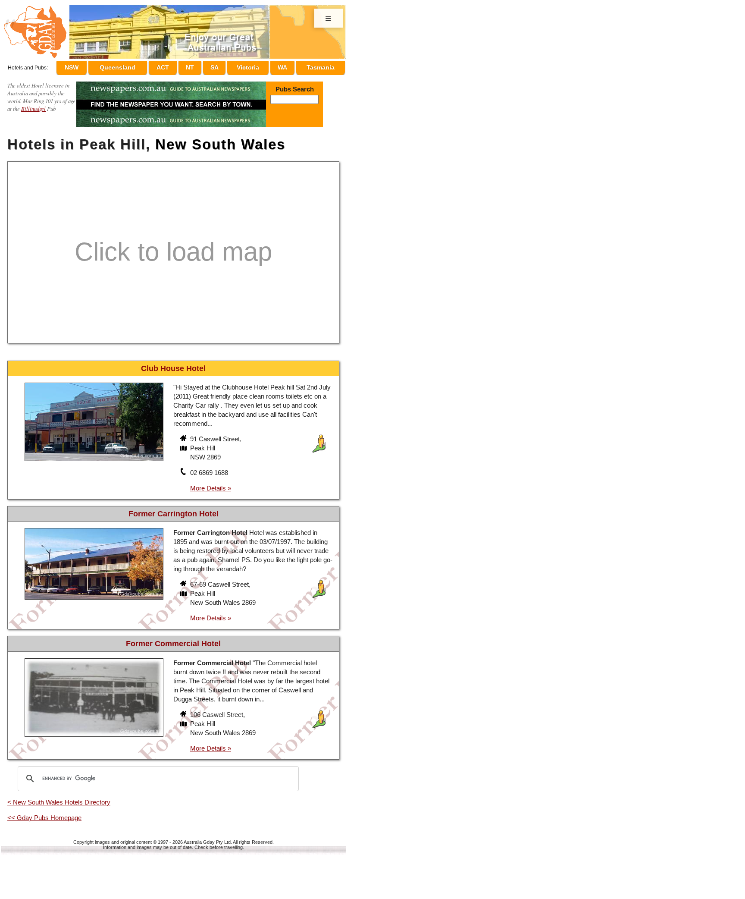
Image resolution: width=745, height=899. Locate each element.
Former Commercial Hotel (173, 639)
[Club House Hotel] (94, 458)
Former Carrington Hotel (173, 510)
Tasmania (320, 66)
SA (222, 66)
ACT (179, 66)
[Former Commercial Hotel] (94, 733)
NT (202, 66)
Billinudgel (33, 104)
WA (285, 66)
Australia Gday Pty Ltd (207, 838)
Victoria (253, 66)
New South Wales (220, 140)
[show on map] (184, 445)
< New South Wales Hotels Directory (58, 798)
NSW (91, 66)
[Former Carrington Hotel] (94, 597)
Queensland (135, 66)
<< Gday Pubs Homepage (44, 813)
